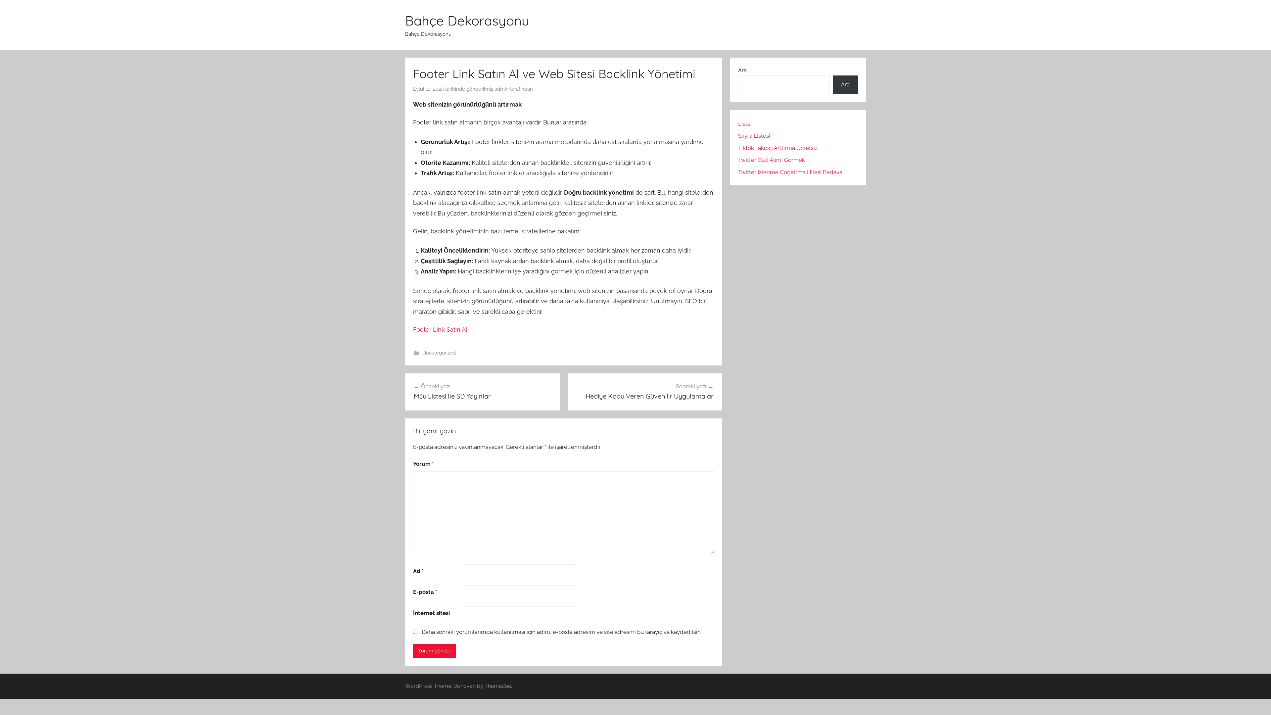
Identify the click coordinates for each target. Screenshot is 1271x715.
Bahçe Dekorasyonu (467, 20)
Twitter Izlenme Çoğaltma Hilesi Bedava (790, 172)
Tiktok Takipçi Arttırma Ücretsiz (778, 148)
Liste (744, 123)
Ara (742, 70)
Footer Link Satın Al (440, 329)
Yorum (423, 463)
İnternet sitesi (431, 613)
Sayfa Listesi (754, 135)
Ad (418, 571)
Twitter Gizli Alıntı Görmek (771, 160)
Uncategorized (439, 353)
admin (501, 89)
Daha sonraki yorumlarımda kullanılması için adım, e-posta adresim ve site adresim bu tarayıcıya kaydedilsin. (562, 632)
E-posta (425, 592)
